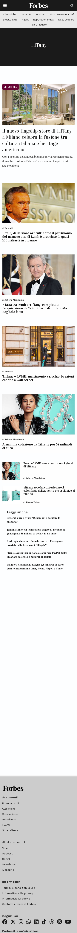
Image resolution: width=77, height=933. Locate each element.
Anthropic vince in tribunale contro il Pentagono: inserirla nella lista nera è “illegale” (35, 543)
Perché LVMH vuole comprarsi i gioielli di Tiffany (48, 465)
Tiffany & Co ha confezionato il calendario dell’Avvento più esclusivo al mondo (49, 491)
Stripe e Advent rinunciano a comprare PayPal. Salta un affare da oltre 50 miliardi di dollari (37, 555)
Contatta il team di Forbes (19, 903)
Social (6, 858)
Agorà (25, 19)
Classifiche (9, 14)
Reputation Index (43, 19)
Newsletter (9, 864)
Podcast (7, 853)
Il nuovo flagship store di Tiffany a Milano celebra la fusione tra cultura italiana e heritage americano (37, 140)
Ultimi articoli (10, 803)
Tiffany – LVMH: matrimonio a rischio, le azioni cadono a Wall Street (38, 378)
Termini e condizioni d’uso (18, 887)
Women (40, 14)
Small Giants (10, 830)
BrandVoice (9, 819)
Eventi (6, 824)
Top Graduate (38, 24)
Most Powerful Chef (62, 14)
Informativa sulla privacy (17, 893)
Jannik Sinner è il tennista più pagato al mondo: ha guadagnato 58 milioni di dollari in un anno (36, 531)
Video (5, 848)
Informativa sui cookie (16, 898)
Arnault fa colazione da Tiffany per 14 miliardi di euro (37, 446)
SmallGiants (10, 19)
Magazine (8, 869)
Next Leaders (66, 19)
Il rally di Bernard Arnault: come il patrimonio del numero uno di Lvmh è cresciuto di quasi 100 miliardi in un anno (37, 236)
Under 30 (26, 14)
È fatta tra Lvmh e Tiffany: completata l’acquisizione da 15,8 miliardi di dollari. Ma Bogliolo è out (34, 308)
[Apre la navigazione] (5, 5)
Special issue (10, 814)
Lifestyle (10, 87)
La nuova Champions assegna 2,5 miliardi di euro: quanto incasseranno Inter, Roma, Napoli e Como (35, 566)
